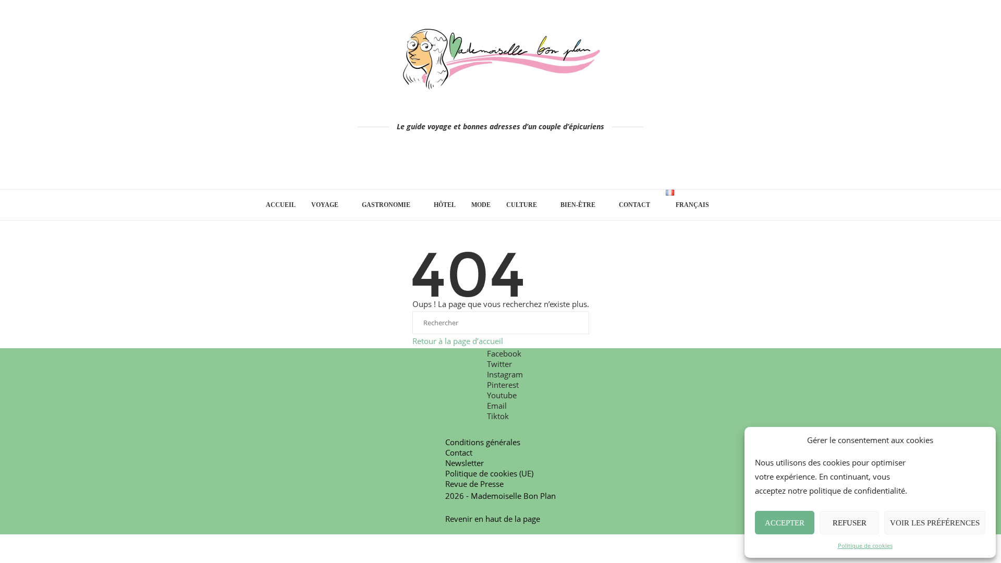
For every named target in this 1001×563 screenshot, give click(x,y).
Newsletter (464, 463)
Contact (634, 205)
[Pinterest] (501, 164)
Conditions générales (482, 442)
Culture (521, 205)
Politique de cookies (865, 545)
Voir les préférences (935, 523)
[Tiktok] (544, 164)
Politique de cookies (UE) (489, 473)
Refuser (849, 523)
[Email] (530, 164)
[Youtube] (515, 164)
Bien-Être (577, 205)
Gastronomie (386, 205)
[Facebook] (457, 164)
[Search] (730, 205)
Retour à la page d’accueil (457, 341)
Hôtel (445, 205)
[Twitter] (471, 164)
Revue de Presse (474, 484)
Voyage (324, 205)
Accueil (281, 205)
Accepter (784, 523)
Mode (481, 205)
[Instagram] (486, 164)
